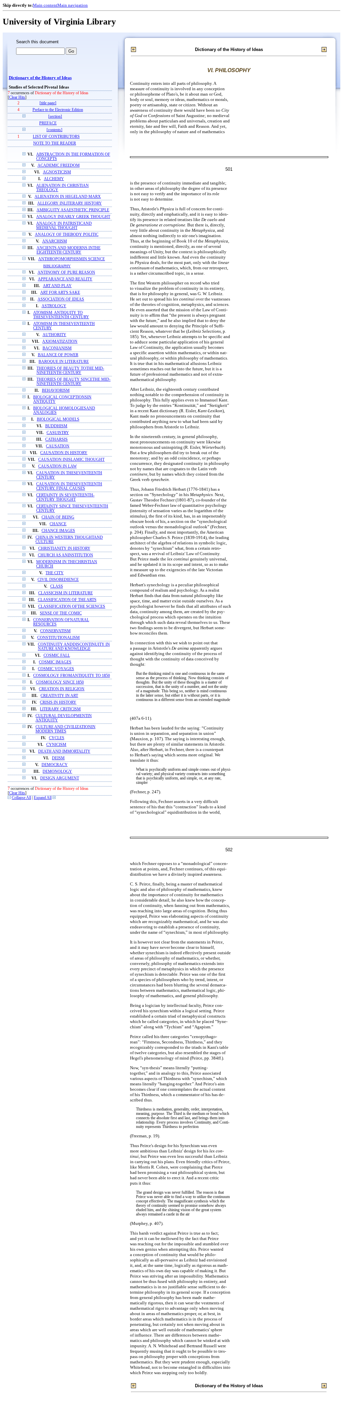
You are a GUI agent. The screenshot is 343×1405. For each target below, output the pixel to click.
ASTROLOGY (54, 306)
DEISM (58, 758)
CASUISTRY (58, 433)
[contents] (54, 130)
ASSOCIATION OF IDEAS (61, 299)
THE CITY (55, 573)
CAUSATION (57, 446)
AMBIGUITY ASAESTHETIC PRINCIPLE (73, 210)
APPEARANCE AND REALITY (65, 279)
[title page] (48, 103)
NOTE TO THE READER (54, 143)
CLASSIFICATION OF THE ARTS (67, 600)
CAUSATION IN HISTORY (63, 453)
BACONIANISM (57, 348)
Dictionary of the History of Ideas (40, 77)
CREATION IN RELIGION (61, 689)
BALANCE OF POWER (58, 355)
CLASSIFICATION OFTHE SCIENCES (71, 606)
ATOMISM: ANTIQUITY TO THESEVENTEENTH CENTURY (61, 315)
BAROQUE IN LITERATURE (64, 362)
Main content (45, 5)
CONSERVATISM (55, 631)
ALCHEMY (54, 179)
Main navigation (72, 5)
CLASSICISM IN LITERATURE (65, 593)
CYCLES (56, 738)
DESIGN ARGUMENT (59, 778)
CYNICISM (56, 745)
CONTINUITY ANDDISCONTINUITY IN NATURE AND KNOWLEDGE (74, 646)
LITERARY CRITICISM (60, 709)
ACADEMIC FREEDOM (59, 165)
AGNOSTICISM (57, 172)
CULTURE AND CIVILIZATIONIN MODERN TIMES (65, 729)
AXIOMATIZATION (59, 341)
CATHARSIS (56, 439)
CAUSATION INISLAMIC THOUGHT (71, 459)
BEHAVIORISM (56, 390)
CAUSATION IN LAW (57, 466)
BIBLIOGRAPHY (57, 266)
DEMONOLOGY (57, 771)
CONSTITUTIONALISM (58, 638)
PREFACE (48, 123)
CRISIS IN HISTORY (58, 702)
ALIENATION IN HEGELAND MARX (68, 197)
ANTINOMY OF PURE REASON (66, 272)
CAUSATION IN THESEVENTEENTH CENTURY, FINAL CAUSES (69, 486)
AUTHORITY (54, 335)
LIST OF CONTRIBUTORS (56, 136)
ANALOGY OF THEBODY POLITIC (66, 234)
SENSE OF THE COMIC (61, 613)
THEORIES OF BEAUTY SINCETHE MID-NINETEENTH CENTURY (74, 381)
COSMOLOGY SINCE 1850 (60, 682)
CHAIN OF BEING (58, 517)
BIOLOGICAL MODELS (58, 419)
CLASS (56, 586)
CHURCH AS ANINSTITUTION (65, 555)
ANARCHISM (54, 241)
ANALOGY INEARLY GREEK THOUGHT (73, 217)
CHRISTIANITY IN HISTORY (64, 548)
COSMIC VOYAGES (56, 669)
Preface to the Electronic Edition (57, 110)
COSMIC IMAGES (55, 662)
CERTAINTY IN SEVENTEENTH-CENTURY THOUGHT (65, 497)
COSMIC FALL (57, 655)
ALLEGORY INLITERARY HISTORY (69, 203)
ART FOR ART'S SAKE (60, 292)
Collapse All (21, 798)
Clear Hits (17, 97)
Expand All (43, 798)
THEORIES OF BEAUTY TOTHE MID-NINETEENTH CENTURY (70, 370)
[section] (55, 116)
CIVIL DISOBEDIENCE (58, 580)
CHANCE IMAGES (58, 531)
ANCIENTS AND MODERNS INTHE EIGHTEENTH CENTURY (68, 250)
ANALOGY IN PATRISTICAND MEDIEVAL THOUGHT (64, 225)
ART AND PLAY (57, 286)
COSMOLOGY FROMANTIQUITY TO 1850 (71, 675)
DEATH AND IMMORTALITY (64, 751)
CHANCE (58, 524)
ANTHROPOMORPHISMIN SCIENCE (71, 259)
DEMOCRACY (55, 765)
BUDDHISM (56, 426)
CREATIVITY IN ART (59, 696)
